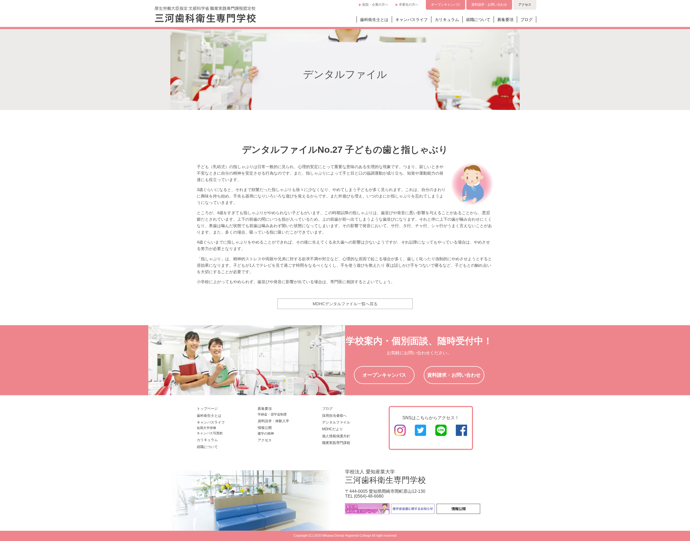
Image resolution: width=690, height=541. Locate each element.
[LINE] (441, 435)
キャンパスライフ (411, 19)
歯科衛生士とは (374, 19)
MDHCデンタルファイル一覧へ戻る (345, 303)
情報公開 (265, 428)
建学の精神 (266, 433)
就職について (478, 19)
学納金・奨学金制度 (272, 414)
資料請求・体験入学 (273, 421)
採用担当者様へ (334, 416)
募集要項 (505, 19)
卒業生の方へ (408, 4)
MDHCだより (332, 429)
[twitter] (420, 435)
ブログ (526, 19)
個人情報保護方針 (336, 436)
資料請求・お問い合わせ (489, 4)
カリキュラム (447, 19)
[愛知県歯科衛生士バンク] (367, 513)
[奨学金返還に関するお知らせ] (413, 513)
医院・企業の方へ (375, 4)
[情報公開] (458, 513)
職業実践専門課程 (336, 443)
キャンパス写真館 (210, 433)
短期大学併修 (206, 428)
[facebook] (461, 435)
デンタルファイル (336, 422)
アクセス (524, 4)
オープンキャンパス (445, 4)
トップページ (207, 409)
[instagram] (400, 435)
